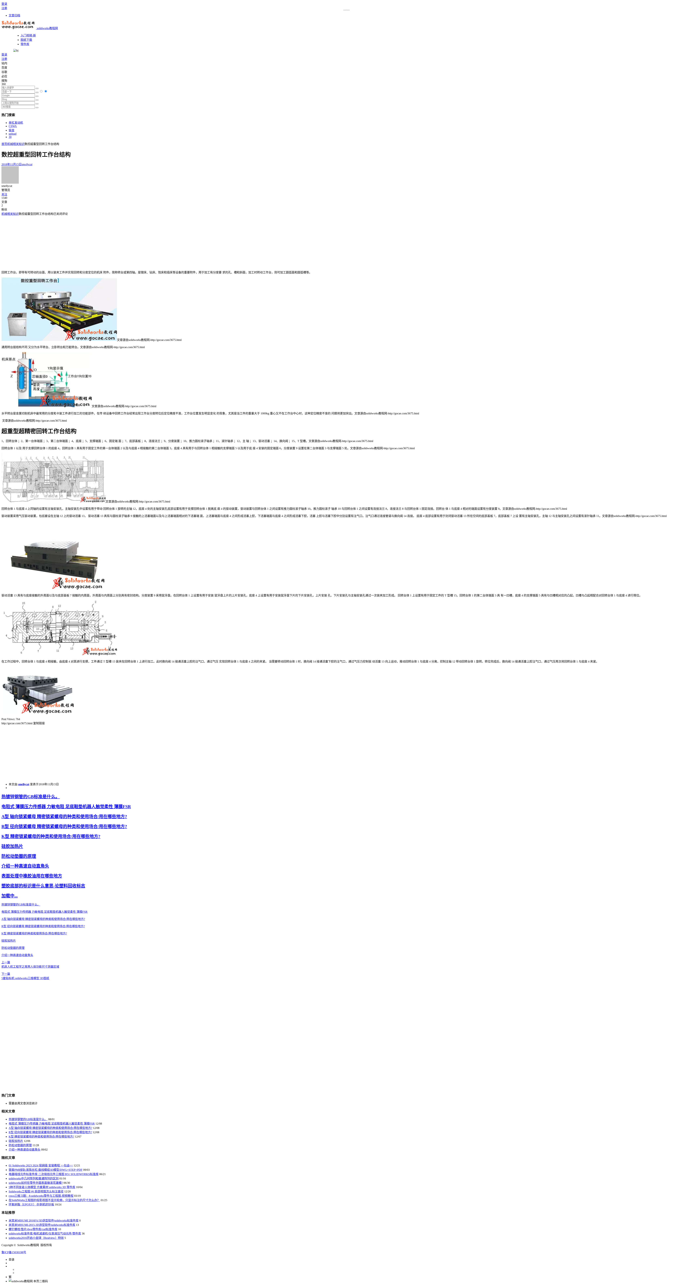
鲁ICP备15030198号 (13, 1252)
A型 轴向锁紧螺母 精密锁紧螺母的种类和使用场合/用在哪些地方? (64, 816)
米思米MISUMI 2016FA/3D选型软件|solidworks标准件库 (44, 1220)
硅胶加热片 (12, 846)
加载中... (9, 895)
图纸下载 (26, 39)
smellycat (23, 784)
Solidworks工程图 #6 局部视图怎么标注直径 (36, 1191)
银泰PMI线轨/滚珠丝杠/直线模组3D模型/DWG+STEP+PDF (45, 1169)
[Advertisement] (31, 241)
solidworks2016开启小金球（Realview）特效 (36, 1237)
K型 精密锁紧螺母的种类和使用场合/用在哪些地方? (50, 836)
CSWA (13, 126)
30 (10, 136)
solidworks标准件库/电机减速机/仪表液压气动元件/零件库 (45, 1233)
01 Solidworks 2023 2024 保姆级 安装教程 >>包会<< (41, 1165)
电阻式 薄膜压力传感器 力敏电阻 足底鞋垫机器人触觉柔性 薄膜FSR (66, 806)
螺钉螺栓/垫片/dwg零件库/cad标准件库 (33, 1229)
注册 (4, 8)
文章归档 (14, 15)
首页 (4, 144)
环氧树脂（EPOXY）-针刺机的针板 (31, 1204)
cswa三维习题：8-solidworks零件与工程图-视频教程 (41, 1195)
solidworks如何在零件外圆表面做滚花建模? (36, 1182)
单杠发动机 (16, 122)
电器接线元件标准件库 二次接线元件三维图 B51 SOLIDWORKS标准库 (54, 1174)
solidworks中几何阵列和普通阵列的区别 (34, 1178)
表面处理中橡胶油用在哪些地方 (31, 876)
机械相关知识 (16, 144)
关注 (4, 194)
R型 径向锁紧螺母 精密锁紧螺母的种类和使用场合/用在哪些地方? (64, 826)
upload (12, 133)
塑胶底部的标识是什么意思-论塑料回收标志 (43, 886)
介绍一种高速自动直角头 (25, 866)
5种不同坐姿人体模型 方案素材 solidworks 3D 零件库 (42, 1187)
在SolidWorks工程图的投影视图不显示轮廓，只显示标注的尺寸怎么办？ (54, 1200)
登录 (4, 3)
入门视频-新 (28, 35)
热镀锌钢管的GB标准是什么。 (30, 796)
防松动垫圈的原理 (18, 856)
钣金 (11, 130)
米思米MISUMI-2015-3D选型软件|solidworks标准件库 (42, 1224)
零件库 (25, 44)
